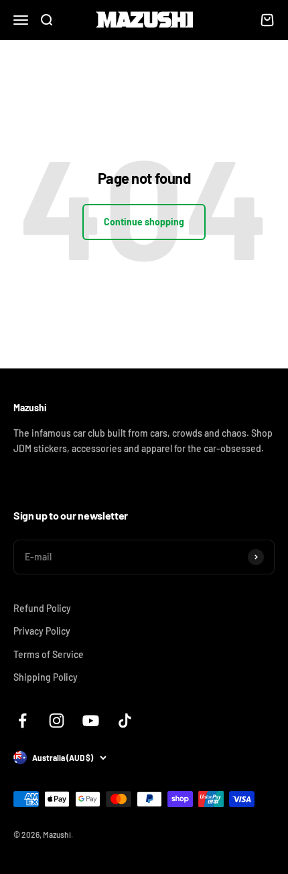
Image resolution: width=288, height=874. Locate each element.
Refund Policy (42, 608)
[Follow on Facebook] (22, 721)
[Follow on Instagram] (57, 721)
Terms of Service (48, 654)
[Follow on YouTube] (91, 721)
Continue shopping (144, 221)
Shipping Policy (45, 677)
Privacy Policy (41, 631)
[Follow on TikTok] (125, 721)
